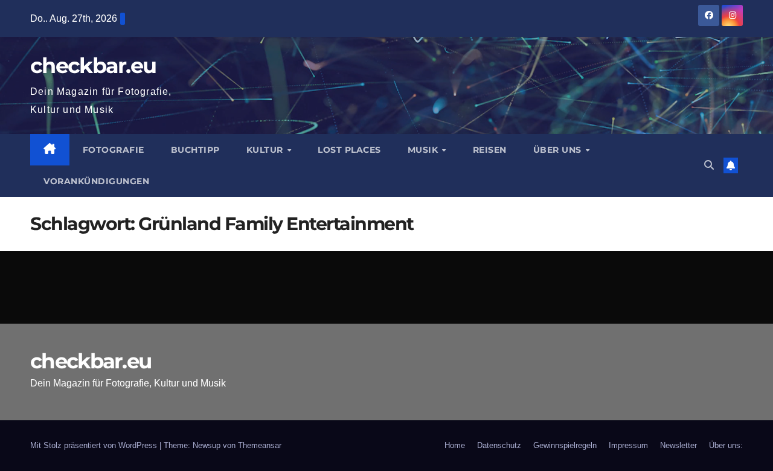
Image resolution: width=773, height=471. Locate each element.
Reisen (490, 149)
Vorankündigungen (96, 181)
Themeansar (259, 445)
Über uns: (726, 445)
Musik (424, 149)
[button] (709, 165)
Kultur (266, 149)
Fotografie (113, 149)
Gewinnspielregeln (565, 445)
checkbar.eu (93, 65)
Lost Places (349, 149)
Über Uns (559, 149)
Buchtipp (195, 149)
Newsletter (678, 445)
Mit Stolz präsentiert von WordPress (94, 445)
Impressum (628, 445)
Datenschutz (499, 445)
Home (454, 445)
